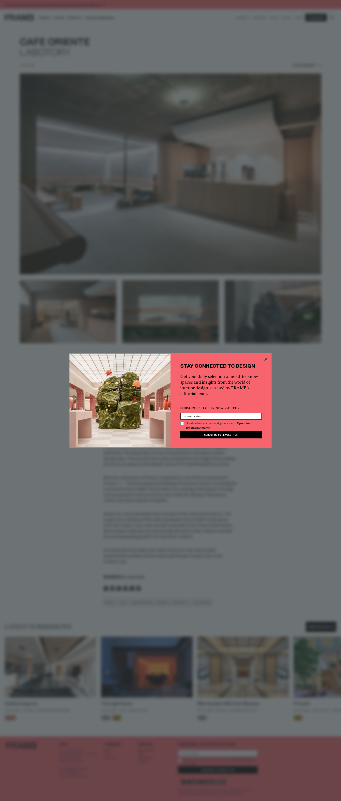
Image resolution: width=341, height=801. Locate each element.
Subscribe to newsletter (221, 434)
